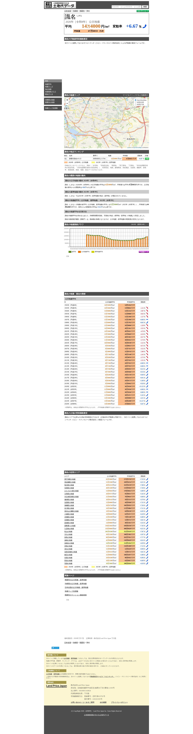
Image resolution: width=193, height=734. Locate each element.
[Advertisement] (53, 43)
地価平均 (48, 84)
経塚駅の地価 (69, 523)
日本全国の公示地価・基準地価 (76, 587)
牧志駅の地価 (69, 485)
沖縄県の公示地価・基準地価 (76, 584)
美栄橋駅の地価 (69, 482)
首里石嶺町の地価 (70, 552)
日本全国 (67, 11)
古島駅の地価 (69, 494)
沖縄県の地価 (50, 100)
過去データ (49, 94)
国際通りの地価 (69, 526)
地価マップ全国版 (51, 108)
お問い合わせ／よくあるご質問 (82, 702)
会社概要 (103, 702)
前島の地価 (68, 537)
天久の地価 (68, 534)
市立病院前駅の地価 (71, 497)
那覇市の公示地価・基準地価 (76, 580)
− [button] (67, 103)
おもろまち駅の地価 (71, 491)
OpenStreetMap (137, 147)
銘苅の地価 (68, 555)
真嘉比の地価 (69, 543)
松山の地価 (68, 531)
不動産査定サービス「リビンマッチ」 (102, 676)
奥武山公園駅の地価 (71, 511)
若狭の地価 (68, 546)
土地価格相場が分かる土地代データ (96, 715)
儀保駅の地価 (69, 499)
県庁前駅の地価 (69, 479)
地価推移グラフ (50, 91)
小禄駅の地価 (69, 514)
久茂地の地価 (69, 528)
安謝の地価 (68, 563)
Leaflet (129, 147)
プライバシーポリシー (119, 702)
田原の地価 (68, 560)
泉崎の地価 (68, 540)
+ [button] (67, 100)
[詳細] (147, 159)
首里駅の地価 (69, 502)
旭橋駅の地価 (69, 505)
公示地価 (66, 658)
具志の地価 (68, 549)
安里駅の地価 (69, 488)
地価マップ (49, 86)
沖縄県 (75, 11)
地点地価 (48, 89)
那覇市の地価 (50, 102)
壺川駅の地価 (69, 508)
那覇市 (82, 11)
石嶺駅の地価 (69, 520)
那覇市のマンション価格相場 (76, 595)
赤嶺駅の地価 (69, 517)
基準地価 (74, 658)
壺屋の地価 (68, 558)
